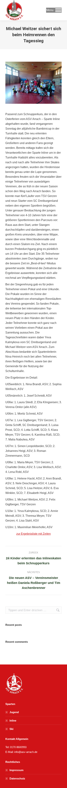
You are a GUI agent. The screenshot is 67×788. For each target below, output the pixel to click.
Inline (12, 720)
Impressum (16, 770)
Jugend (14, 712)
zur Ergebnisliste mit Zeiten (33, 533)
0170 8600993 (18, 747)
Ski (11, 728)
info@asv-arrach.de (25, 751)
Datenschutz (17, 778)
